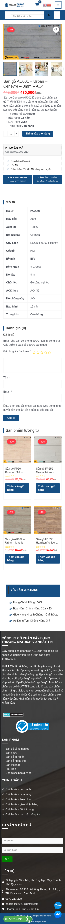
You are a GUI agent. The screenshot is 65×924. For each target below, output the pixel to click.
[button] (56, 30)
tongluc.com (40, 921)
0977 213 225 (14, 919)
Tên (6, 377)
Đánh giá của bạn (17, 351)
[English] (45, 5)
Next (60, 68)
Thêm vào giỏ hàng (38, 133)
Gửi (7, 859)
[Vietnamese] (49, 5)
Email (7, 391)
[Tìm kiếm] (49, 15)
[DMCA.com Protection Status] (13, 714)
